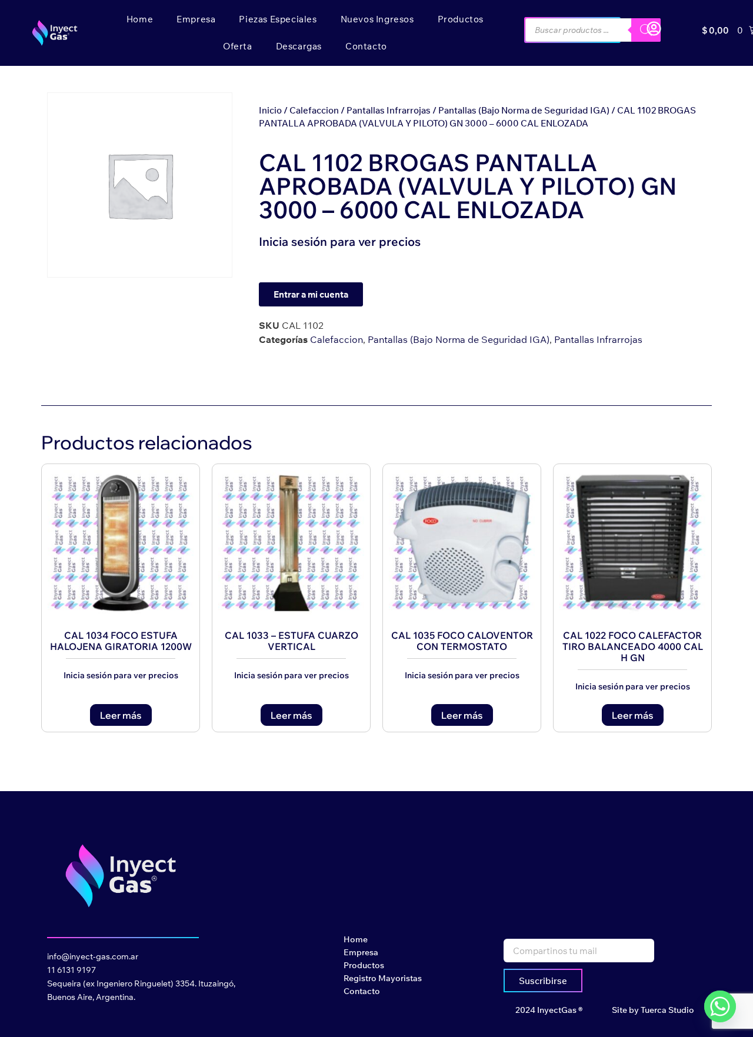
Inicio (270, 110)
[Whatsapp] (720, 1006)
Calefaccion (314, 110)
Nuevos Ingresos (377, 19)
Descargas (299, 46)
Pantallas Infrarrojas (388, 110)
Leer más (121, 715)
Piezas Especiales (277, 19)
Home (139, 19)
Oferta (237, 46)
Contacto (366, 46)
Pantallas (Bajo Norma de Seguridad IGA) (523, 110)
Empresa (195, 19)
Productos (461, 19)
